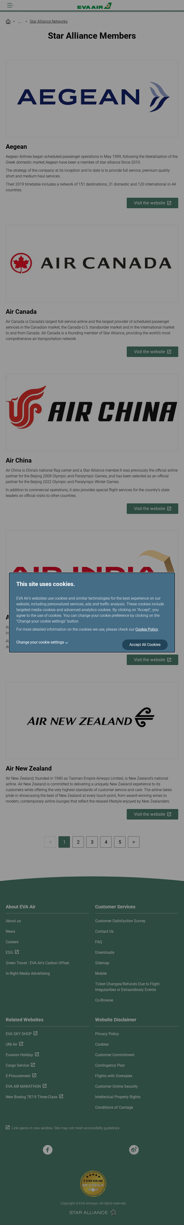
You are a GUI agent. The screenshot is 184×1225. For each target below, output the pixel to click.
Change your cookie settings (40, 642)
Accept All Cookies (145, 644)
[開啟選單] (10, 5)
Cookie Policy (146, 629)
